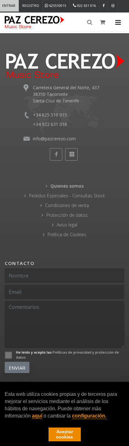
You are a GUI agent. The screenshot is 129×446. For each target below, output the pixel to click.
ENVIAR (17, 368)
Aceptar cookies (64, 434)
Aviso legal (67, 225)
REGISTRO (30, 5)
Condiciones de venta (67, 205)
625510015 (57, 5)
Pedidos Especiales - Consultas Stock (67, 196)
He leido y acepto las (67, 355)
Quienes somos (67, 186)
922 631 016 (86, 5)
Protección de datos (67, 215)
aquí (37, 415)
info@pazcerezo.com (54, 139)
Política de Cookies (67, 234)
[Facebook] (104, 6)
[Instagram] (112, 6)
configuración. (89, 415)
